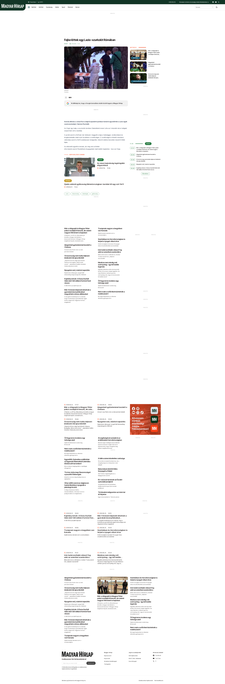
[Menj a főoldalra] (12, 6)
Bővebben (145, 173)
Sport (63, 7)
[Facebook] (213, 2)
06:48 (132, 159)
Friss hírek (33, 2)
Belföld (34, 7)
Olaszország (75, 193)
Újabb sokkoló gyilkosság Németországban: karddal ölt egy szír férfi (94, 184)
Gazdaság (49, 7)
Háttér (57, 7)
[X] (218, 2)
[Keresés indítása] (212, 7)
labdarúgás (85, 193)
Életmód (70, 7)
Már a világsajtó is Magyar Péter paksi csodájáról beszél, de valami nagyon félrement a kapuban (154, 54)
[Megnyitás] (28, 7)
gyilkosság (95, 193)
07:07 (132, 148)
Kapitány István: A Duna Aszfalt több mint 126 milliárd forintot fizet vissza (148, 168)
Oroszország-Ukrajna (140, 81)
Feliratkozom (91, 663)
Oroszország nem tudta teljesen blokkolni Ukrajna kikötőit (153, 76)
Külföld (41, 7)
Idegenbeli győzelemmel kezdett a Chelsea (154, 64)
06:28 (132, 168)
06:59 (132, 154)
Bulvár (77, 7)
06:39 (133, 164)
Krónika (68, 180)
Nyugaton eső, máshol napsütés (145, 164)
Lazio (67, 193)
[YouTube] (216, 2)
